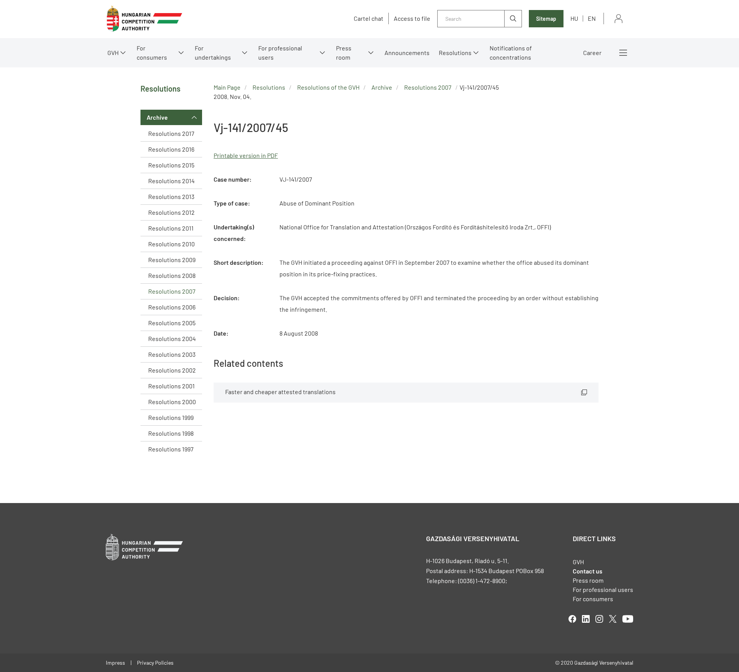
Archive (157, 117)
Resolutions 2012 (171, 212)
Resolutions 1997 (171, 449)
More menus (623, 53)
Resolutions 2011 (171, 228)
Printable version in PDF (246, 155)
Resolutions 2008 (172, 275)
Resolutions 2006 (172, 307)
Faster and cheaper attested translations (280, 391)
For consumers (593, 598)
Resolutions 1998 (171, 433)
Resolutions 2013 (171, 196)
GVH (113, 52)
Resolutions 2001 (171, 385)
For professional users (280, 52)
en (592, 18)
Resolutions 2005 (172, 322)
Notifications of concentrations (511, 52)
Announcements (407, 52)
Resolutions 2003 (172, 354)
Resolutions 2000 (172, 401)
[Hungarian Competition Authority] (144, 19)
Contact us (587, 571)
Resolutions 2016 (171, 149)
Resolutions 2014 (171, 180)
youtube (627, 619)
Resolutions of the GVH (328, 87)
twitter (613, 619)
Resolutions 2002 (172, 370)
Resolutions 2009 (172, 259)
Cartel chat (368, 18)
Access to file (412, 18)
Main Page (227, 87)
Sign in (618, 18)
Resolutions (455, 52)
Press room (343, 52)
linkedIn (586, 619)
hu (574, 18)
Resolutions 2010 (171, 243)
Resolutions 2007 (172, 291)
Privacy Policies (155, 662)
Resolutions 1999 (171, 417)
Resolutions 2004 (172, 338)
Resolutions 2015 (171, 165)
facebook (572, 619)
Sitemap (546, 18)
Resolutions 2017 (171, 133)
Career (592, 52)
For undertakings (213, 52)
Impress (115, 662)
